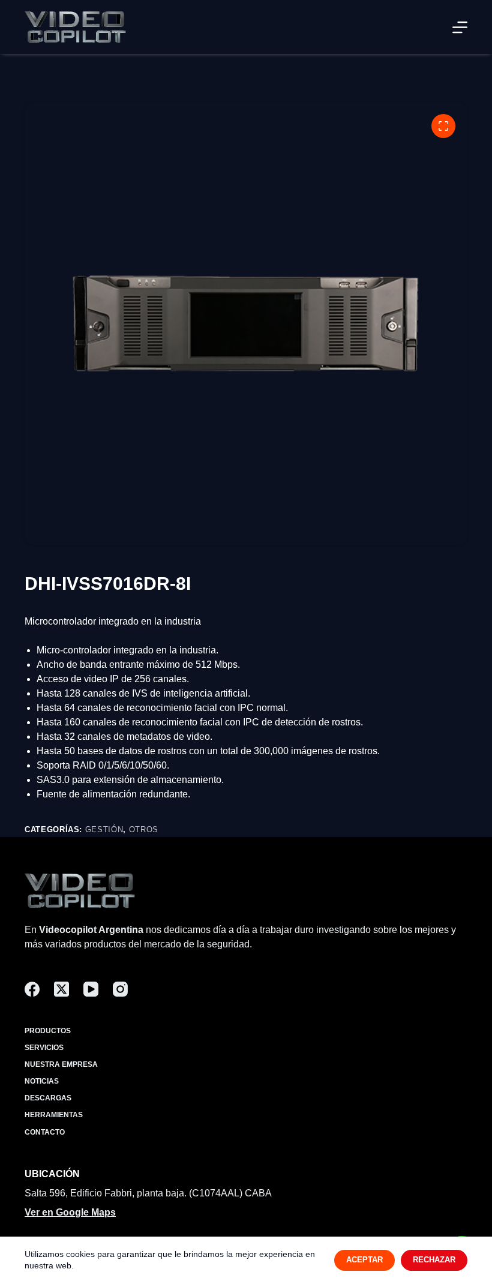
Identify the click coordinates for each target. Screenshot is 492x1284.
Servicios (44, 1047)
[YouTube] (90, 989)
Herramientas (54, 1115)
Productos (48, 1031)
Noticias (42, 1081)
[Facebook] (32, 989)
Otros (143, 829)
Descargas (48, 1098)
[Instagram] (120, 989)
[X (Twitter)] (61, 989)
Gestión (104, 829)
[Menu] (459, 27)
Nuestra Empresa (61, 1064)
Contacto (45, 1132)
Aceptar (364, 1259)
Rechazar (434, 1259)
